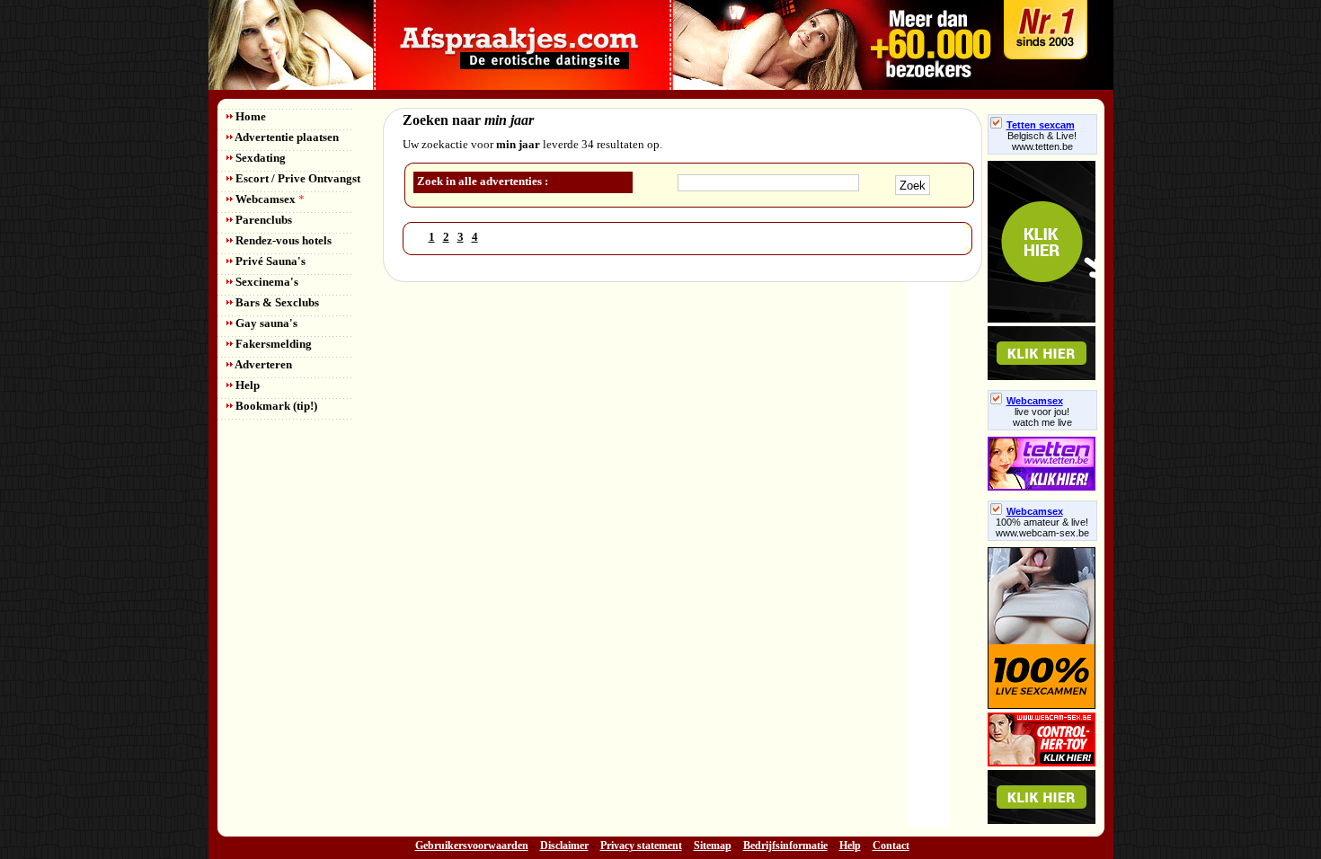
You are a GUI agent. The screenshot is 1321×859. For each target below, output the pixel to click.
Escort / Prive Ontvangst (296, 178)
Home (249, 116)
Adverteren (262, 364)
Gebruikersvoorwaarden (471, 845)
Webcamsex (269, 199)
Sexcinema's (265, 281)
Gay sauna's (265, 323)
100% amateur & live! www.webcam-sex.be (1042, 527)
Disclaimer (564, 845)
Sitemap (712, 845)
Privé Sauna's (269, 261)
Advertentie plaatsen (286, 137)
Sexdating (259, 157)
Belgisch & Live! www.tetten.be (1042, 141)
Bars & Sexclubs (276, 302)
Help (246, 385)
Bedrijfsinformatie (785, 845)
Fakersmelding (272, 343)
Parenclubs (262, 219)
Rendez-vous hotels (282, 240)
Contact (891, 845)
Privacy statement (641, 845)
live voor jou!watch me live (1042, 417)
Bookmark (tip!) (275, 405)
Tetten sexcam (1040, 125)
